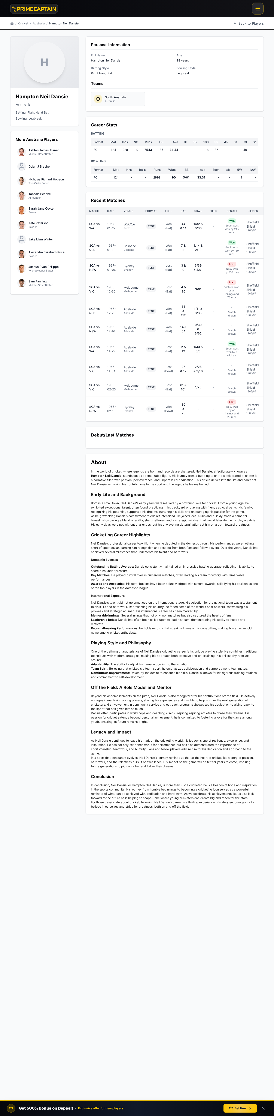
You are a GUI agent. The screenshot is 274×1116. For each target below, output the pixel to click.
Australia (39, 23)
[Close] (263, 1108)
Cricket (23, 23)
